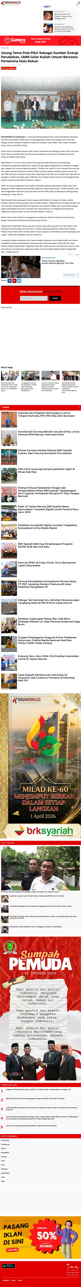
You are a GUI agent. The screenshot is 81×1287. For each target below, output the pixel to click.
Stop (14, 68)
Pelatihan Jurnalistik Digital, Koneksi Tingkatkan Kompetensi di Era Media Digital (47, 526)
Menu (78, 3)
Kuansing (5, 1140)
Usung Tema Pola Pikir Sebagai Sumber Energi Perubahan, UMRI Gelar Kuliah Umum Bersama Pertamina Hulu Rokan (39, 57)
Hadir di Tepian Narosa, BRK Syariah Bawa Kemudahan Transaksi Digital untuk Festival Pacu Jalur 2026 (48, 509)
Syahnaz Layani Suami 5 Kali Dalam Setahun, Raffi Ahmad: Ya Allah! (37, 896)
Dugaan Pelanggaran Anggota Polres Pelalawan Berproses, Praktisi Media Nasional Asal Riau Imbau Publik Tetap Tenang (47, 640)
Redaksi (6, 1280)
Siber (14, 1280)
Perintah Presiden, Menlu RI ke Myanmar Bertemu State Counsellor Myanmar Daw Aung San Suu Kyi (43, 917)
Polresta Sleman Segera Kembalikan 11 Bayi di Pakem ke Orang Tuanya (30, 892)
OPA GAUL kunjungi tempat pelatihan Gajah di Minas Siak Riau (46, 470)
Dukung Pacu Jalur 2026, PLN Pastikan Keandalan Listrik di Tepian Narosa (48, 657)
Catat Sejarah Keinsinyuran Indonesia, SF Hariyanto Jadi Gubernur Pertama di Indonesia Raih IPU (46, 677)
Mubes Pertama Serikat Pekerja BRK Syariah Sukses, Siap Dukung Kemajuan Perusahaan (45, 452)
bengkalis (5, 1153)
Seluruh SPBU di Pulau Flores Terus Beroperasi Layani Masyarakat (47, 564)
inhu (3, 1165)
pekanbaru (5, 1173)
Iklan (20, 1280)
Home (3, 48)
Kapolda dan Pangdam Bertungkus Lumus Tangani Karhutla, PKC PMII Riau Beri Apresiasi (46, 414)
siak (2, 1181)
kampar (4, 1169)
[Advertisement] (40, 19)
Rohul (3, 1148)
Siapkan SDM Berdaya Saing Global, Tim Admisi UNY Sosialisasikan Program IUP (38, 1089)
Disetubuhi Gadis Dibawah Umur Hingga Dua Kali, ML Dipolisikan (36, 927)
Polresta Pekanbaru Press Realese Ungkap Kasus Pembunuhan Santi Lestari (41, 906)
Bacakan (6, 68)
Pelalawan (5, 1144)
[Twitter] (19, 281)
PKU (7, 48)
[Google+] (14, 281)
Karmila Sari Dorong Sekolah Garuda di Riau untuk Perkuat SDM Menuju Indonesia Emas (49, 433)
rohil (3, 1177)
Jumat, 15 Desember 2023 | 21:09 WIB (11, 65)
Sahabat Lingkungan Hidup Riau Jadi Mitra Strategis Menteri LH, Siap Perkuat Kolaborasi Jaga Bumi (49, 621)
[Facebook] (9, 281)
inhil (3, 1161)
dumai (3, 1157)
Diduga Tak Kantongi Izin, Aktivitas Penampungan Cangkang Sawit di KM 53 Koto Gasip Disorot (48, 601)
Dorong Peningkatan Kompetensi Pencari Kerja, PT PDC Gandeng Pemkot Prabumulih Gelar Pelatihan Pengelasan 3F (47, 584)
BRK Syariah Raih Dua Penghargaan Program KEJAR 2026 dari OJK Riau (45, 545)
